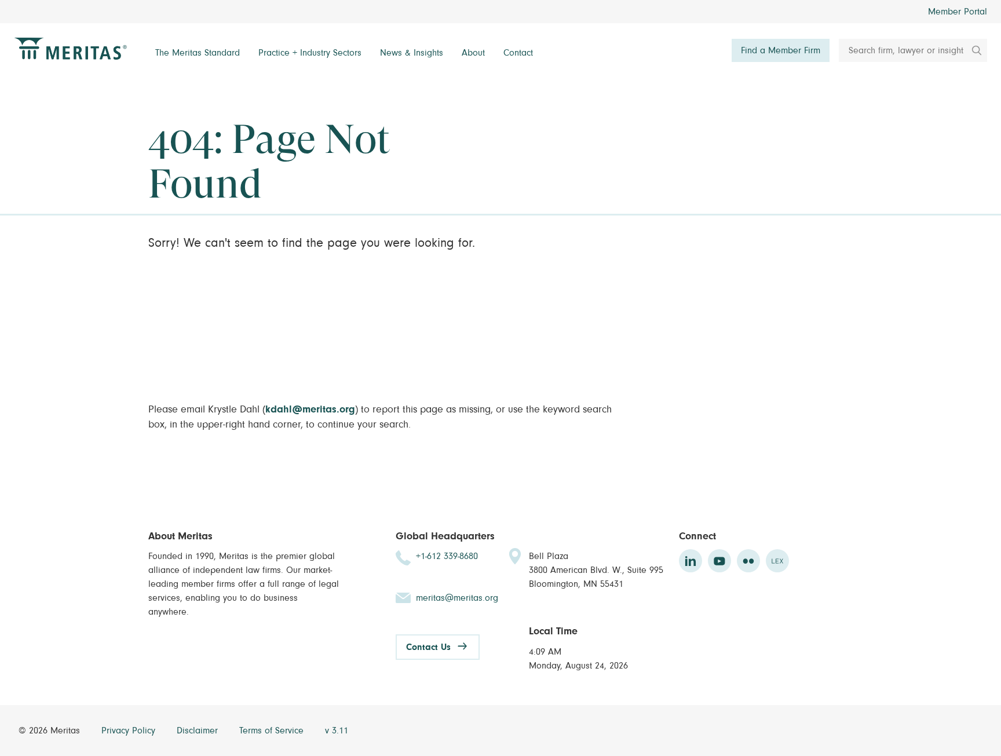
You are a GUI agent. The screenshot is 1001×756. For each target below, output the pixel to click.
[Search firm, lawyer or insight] (972, 50)
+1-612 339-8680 (447, 556)
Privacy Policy (129, 730)
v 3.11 (336, 730)
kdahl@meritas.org (310, 409)
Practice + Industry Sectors (309, 52)
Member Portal (957, 11)
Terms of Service (272, 730)
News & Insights (411, 52)
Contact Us (428, 647)
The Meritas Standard (197, 52)
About (473, 52)
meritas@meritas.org (457, 597)
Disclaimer (199, 730)
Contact (518, 52)
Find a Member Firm (780, 50)
